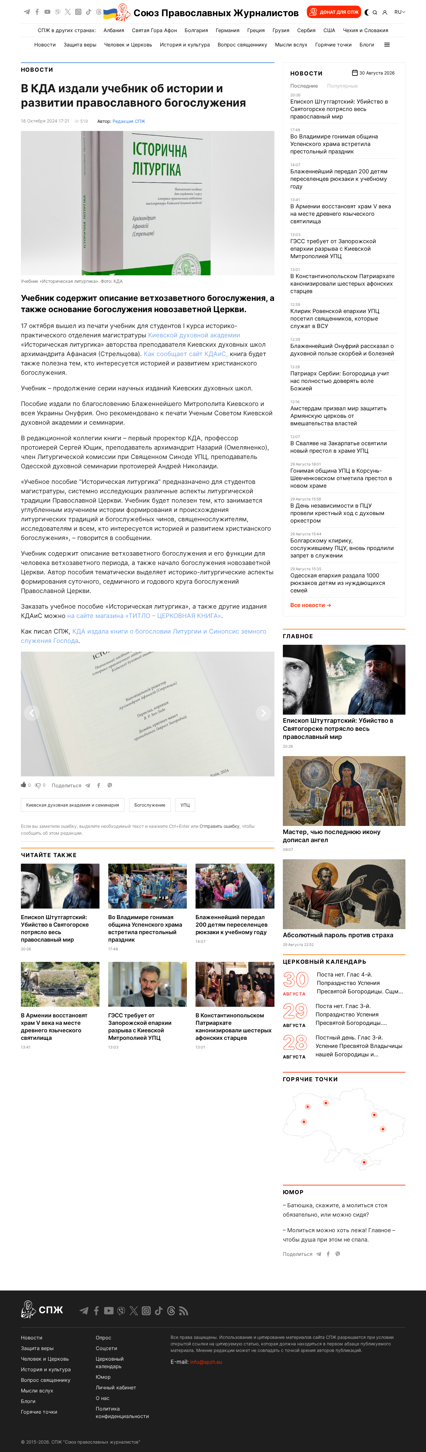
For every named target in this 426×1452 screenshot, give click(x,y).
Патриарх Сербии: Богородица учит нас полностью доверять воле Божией (340, 381)
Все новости (307, 605)
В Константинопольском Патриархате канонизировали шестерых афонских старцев (342, 283)
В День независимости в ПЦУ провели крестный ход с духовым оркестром (337, 513)
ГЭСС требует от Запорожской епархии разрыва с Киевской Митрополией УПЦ (333, 248)
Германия (228, 30)
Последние (304, 86)
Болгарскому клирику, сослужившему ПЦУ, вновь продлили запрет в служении (342, 548)
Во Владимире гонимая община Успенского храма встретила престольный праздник (334, 144)
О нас (102, 1398)
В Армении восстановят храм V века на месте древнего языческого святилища (340, 213)
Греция (256, 30)
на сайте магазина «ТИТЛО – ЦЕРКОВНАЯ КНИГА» (144, 616)
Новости (45, 44)
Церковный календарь (325, 961)
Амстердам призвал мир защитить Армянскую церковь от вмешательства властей (338, 416)
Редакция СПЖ (129, 121)
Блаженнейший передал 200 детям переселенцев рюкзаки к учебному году (232, 924)
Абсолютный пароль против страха (338, 935)
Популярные (342, 86)
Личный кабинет (116, 1387)
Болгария (196, 30)
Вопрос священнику (242, 44)
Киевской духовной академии (194, 335)
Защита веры (80, 44)
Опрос (103, 1337)
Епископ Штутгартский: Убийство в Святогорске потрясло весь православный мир (339, 109)
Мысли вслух (291, 44)
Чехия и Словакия (365, 30)
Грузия (281, 30)
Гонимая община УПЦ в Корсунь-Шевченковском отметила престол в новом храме (341, 478)
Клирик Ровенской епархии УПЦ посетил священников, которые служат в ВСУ (335, 318)
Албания (114, 30)
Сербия (306, 30)
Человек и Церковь (128, 44)
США (329, 30)
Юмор (293, 1192)
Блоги (367, 44)
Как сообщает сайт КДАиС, (186, 354)
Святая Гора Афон (154, 30)
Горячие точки (333, 44)
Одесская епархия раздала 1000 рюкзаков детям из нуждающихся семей (337, 583)
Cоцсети (106, 1348)
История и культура (185, 44)
